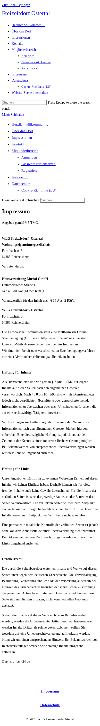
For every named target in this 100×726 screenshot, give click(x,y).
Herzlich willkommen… (30, 124)
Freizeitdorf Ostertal (26, 13)
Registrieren (30, 170)
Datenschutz (21, 184)
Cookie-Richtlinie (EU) (38, 190)
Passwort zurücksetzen (38, 164)
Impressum (20, 177)
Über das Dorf (22, 131)
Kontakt (18, 144)
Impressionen (22, 137)
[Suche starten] (87, 201)
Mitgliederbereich (25, 151)
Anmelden (29, 157)
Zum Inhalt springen (16, 5)
